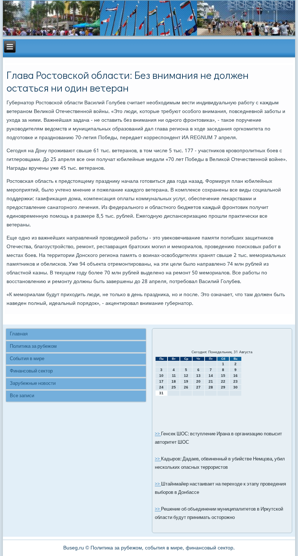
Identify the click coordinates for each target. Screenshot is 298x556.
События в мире (27, 359)
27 (198, 387)
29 (223, 387)
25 (174, 387)
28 (211, 387)
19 (186, 381)
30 (235, 387)
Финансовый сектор (31, 371)
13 (198, 376)
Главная (19, 334)
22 (223, 381)
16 (235, 376)
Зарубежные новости (33, 383)
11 (174, 376)
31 (161, 393)
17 (161, 381)
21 (211, 381)
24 (161, 387)
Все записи (22, 396)
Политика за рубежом (33, 346)
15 (223, 376)
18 (174, 381)
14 (211, 376)
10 (161, 376)
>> (158, 434)
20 (198, 381)
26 (186, 387)
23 (235, 381)
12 (186, 376)
